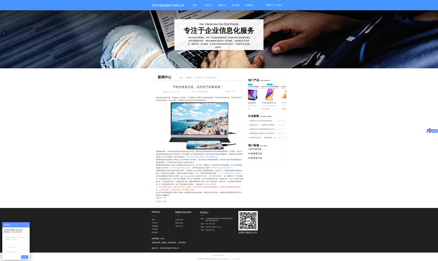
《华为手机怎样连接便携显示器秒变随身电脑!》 (202, 157)
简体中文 (270, 5)
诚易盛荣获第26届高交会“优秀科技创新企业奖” (263, 133)
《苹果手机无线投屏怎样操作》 (221, 168)
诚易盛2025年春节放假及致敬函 (261, 121)
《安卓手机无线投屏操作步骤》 (180, 168)
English (279, 5)
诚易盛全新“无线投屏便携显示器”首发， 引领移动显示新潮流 (263, 129)
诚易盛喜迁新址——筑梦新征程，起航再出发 (263, 137)
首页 (181, 77)
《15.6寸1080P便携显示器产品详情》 (229, 173)
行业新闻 (188, 77)
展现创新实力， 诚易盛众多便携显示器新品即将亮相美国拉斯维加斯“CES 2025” (263, 125)
